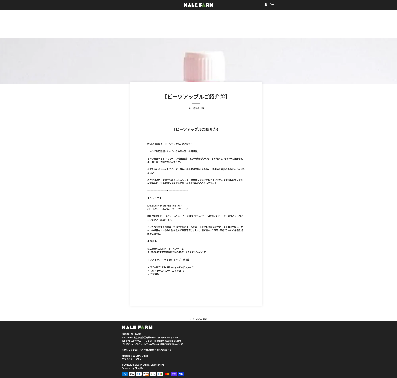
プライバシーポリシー (132, 358)
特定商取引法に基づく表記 (135, 355)
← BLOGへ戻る (198, 319)
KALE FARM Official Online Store (147, 364)
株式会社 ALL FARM (131, 334)
